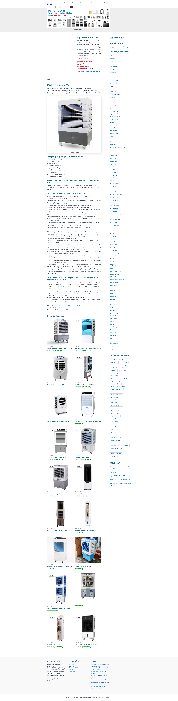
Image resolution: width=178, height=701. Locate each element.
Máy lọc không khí (115, 205)
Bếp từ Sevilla (114, 362)
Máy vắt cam (113, 250)
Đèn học (112, 136)
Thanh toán (72, 671)
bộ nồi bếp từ (124, 365)
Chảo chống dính (114, 119)
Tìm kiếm (126, 47)
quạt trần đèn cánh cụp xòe (117, 418)
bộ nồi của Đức (114, 367)
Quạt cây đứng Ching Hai (116, 405)
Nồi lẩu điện (113, 288)
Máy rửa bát (113, 228)
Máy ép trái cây (114, 175)
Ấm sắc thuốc (113, 55)
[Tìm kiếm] (71, 7)
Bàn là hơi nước (114, 66)
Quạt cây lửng (113, 316)
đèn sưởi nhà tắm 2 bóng (116, 458)
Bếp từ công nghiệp (115, 94)
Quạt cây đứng (114, 313)
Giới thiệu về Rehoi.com (75, 668)
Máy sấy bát (113, 230)
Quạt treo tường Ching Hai (116, 410)
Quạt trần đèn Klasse (115, 429)
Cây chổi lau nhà (114, 114)
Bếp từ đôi (112, 97)
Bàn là (111, 64)
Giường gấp (113, 158)
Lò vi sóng (112, 169)
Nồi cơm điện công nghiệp (117, 279)
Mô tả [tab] (48, 79)
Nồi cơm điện (113, 277)
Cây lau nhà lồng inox (115, 373)
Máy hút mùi (113, 186)
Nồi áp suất (113, 268)
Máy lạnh (112, 203)
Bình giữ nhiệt (113, 102)
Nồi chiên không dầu (115, 271)
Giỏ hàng (71, 666)
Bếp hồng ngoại (114, 77)
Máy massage (113, 217)
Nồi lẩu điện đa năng (115, 290)
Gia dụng (73, 2)
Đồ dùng (82, 2)
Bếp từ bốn (113, 91)
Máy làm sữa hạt (114, 197)
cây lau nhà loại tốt (123, 370)
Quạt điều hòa (85, 58)
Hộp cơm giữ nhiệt (115, 164)
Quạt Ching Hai (114, 402)
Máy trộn (112, 247)
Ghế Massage (113, 155)
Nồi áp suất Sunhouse (115, 399)
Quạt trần (112, 338)
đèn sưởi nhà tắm (114, 456)
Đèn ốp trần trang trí (115, 139)
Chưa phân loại (114, 125)
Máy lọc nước (113, 211)
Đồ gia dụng (113, 150)
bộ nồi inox (113, 370)
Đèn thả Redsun (114, 450)
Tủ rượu (112, 346)
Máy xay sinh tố (114, 258)
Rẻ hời (58, 2)
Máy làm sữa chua (114, 191)
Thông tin (106, 2)
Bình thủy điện (113, 105)
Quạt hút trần (113, 324)
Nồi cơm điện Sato (115, 397)
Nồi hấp (114, 265)
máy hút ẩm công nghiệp (116, 381)
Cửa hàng (71, 664)
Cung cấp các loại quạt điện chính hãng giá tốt (67, 306)
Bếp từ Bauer (113, 359)
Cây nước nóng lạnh (115, 116)
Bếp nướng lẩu (113, 83)
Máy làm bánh (113, 189)
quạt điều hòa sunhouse (116, 442)
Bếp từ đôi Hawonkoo (124, 362)
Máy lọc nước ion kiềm (116, 214)
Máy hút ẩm (113, 178)
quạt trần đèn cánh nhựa (116, 424)
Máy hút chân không (115, 183)
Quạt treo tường (114, 343)
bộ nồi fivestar (123, 367)
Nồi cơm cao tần (114, 274)
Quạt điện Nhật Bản (115, 445)
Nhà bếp (65, 2)
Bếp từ (111, 86)
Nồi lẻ (111, 293)
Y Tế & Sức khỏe (114, 352)
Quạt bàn (112, 310)
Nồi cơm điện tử (114, 282)
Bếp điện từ (113, 72)
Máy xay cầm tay (114, 253)
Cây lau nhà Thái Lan (115, 375)
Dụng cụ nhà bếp (114, 153)
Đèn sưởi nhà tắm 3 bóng (116, 448)
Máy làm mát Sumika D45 (63, 309)
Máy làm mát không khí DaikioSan (118, 386)
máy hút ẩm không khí (115, 383)
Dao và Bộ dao (114, 128)
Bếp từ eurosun (114, 100)
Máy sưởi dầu (113, 239)
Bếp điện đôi (113, 69)
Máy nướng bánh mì (115, 219)
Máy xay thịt (113, 261)
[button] (60, 3)
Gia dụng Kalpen (114, 378)
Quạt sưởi (112, 329)
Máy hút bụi (113, 180)
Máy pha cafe (113, 222)
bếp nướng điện (114, 80)
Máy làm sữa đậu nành (116, 194)
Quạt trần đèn (113, 341)
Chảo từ (112, 122)
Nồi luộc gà (113, 296)
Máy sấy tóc (113, 236)
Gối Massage (113, 161)
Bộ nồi (111, 108)
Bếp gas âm (113, 75)
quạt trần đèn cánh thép (116, 426)
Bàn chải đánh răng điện (116, 61)
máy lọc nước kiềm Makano (116, 389)
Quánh (111, 307)
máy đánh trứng (114, 172)
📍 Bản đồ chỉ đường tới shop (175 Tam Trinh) (89, 71)
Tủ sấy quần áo (125, 445)
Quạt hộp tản (113, 321)
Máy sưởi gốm (113, 242)
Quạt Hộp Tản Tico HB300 (98, 686)
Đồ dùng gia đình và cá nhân (117, 147)
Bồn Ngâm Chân (114, 111)
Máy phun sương (114, 225)
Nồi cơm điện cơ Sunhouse (116, 394)
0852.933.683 (89, 68)
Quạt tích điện (113, 335)
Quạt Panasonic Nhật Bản (116, 408)
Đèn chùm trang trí (115, 133)
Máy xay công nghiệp (115, 255)
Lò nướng (112, 166)
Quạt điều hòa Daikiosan (116, 437)
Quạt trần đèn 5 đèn (115, 416)
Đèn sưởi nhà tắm (114, 141)
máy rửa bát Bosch (115, 391)
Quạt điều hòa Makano (115, 440)
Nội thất (90, 2)
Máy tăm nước (113, 244)
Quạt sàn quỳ (113, 327)
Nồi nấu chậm (113, 299)
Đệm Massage (113, 130)
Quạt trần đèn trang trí (115, 432)
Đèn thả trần (113, 144)
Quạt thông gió (114, 332)
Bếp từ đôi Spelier (114, 365)
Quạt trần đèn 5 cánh (115, 413)
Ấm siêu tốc (113, 58)
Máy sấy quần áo (114, 233)
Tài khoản (71, 669)
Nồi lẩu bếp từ (113, 285)
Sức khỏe (98, 2)
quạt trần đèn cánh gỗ (115, 421)
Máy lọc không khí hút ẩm (116, 208)
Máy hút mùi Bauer (124, 378)
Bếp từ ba (112, 89)
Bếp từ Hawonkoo (123, 359)
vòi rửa (112, 349)
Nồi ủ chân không (114, 304)
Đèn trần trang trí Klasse (116, 453)
